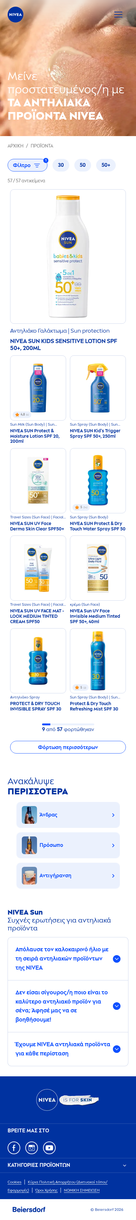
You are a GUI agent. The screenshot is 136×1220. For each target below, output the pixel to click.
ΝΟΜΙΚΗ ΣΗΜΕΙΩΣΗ (82, 1190)
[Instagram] (31, 1148)
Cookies (15, 1182)
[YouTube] (49, 1148)
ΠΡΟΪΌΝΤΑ (42, 146)
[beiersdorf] (29, 1209)
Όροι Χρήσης (46, 1190)
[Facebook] (14, 1148)
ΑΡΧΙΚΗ (15, 146)
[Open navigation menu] (118, 14)
